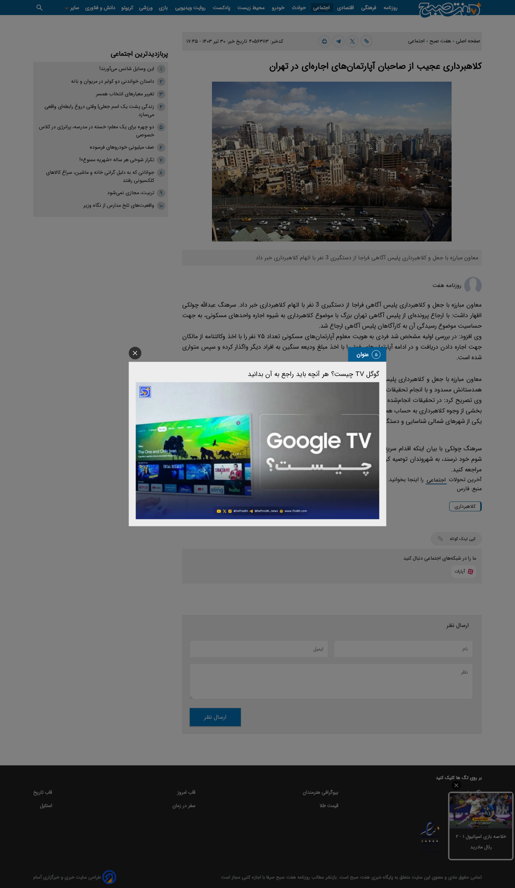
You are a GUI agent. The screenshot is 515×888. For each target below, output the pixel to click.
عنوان (363, 354)
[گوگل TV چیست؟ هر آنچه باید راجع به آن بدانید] (257, 450)
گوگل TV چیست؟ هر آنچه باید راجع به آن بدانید (313, 374)
